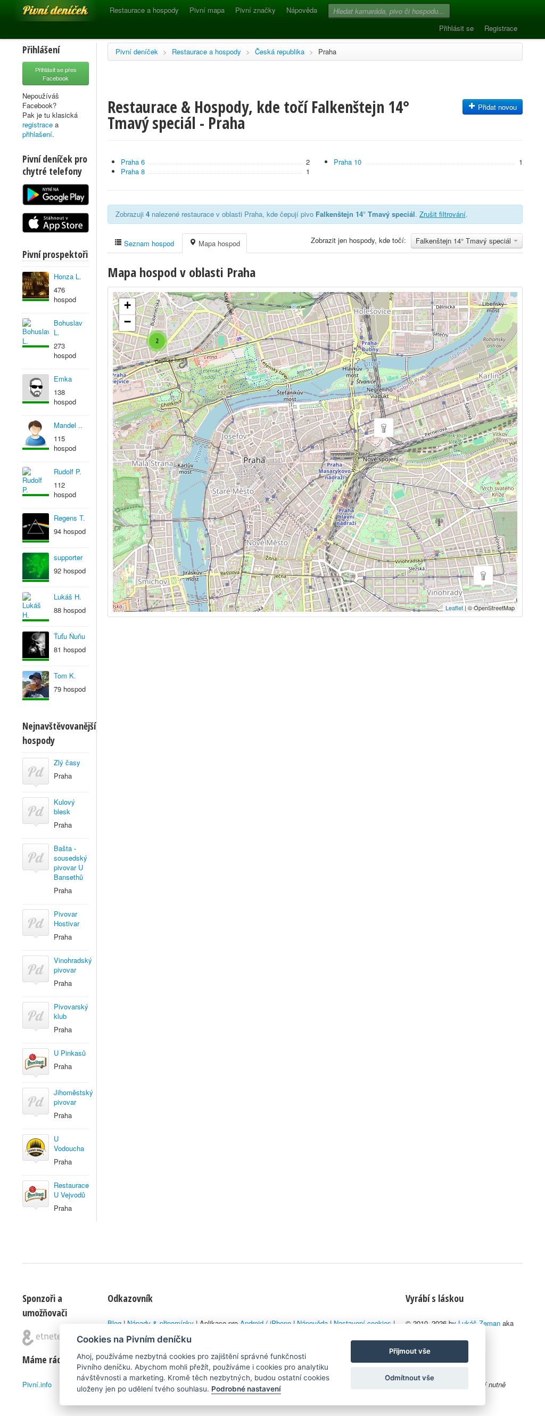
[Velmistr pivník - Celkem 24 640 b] (35, 606)
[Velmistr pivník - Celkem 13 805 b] (35, 388)
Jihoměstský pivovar (73, 1097)
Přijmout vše (410, 1351)
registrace (37, 124)
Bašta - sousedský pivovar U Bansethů (70, 862)
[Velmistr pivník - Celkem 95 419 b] (35, 332)
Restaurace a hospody (144, 10)
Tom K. (65, 675)
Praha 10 (347, 162)
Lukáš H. (67, 597)
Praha (327, 51)
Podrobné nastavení (246, 1389)
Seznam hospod (148, 243)
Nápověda (301, 10)
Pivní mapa (207, 10)
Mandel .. (68, 425)
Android (251, 1323)
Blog (114, 1323)
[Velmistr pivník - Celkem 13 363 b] (35, 286)
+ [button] (127, 305)
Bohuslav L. (68, 327)
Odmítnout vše (409, 1377)
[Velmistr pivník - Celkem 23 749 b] (35, 435)
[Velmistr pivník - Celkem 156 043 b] (35, 685)
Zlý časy (67, 762)
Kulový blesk (64, 806)
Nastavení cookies (362, 1323)
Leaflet (454, 607)
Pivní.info (37, 1384)
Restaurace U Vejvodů (71, 1190)
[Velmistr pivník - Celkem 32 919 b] (35, 528)
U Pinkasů (70, 1053)
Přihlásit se (456, 28)
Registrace (500, 28)
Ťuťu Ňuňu (69, 636)
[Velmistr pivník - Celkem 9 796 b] (35, 481)
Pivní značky (255, 10)
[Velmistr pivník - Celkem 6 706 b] (35, 567)
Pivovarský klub (71, 1011)
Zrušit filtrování (442, 214)
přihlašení (37, 134)
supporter (68, 557)
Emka (63, 379)
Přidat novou (496, 107)
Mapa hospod (218, 243)
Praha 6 (133, 162)
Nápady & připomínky (160, 1323)
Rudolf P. (67, 471)
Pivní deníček (44, 6)
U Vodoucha (69, 1143)
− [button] (127, 321)
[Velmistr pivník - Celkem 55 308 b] (35, 646)
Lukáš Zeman (479, 1323)
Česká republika (279, 51)
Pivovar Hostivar (66, 918)
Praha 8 (133, 171)
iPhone (280, 1323)
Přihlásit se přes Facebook (56, 73)
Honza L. (67, 276)
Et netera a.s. (46, 1338)
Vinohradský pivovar (73, 965)
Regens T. (69, 518)
